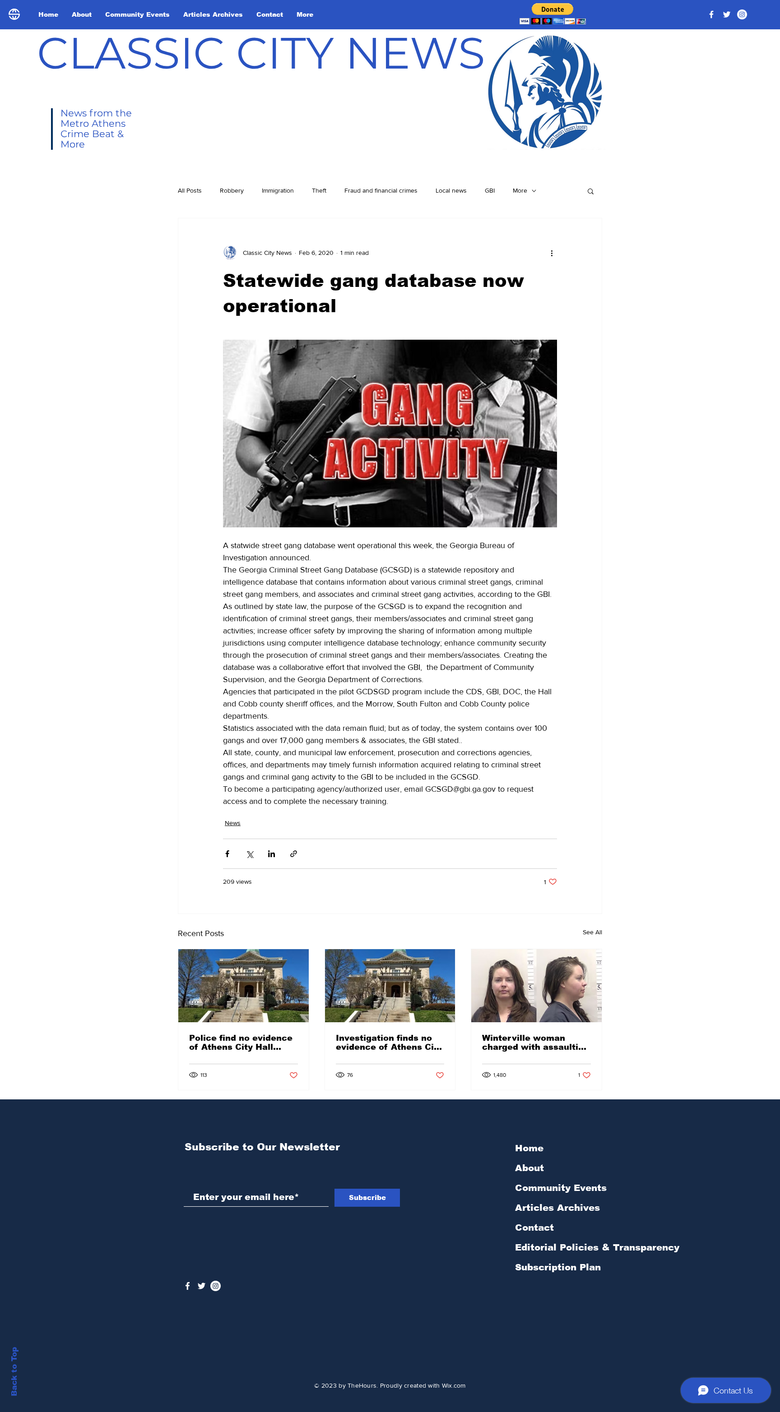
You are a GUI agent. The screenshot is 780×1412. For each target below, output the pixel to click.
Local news (451, 190)
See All (592, 932)
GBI (490, 190)
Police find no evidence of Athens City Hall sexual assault (240, 1043)
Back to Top (14, 1371)
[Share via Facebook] (227, 853)
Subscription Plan (558, 1267)
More (520, 190)
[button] (553, 13)
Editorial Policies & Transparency (597, 1247)
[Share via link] (293, 853)
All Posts (190, 190)
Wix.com (454, 1385)
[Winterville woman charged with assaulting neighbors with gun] (536, 985)
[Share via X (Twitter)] (249, 853)
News (233, 822)
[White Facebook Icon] (187, 1286)
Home (529, 1148)
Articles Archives (557, 1208)
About (529, 1168)
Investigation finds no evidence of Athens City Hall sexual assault (389, 1043)
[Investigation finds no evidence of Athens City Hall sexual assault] (390, 985)
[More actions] (551, 252)
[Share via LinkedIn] (271, 853)
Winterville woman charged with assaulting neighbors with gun (535, 1043)
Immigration (278, 190)
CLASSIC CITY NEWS (261, 52)
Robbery (232, 190)
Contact (534, 1227)
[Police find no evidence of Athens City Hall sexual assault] (243, 985)
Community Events (561, 1188)
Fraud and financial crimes (381, 190)
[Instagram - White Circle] (742, 14)
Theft (319, 190)
